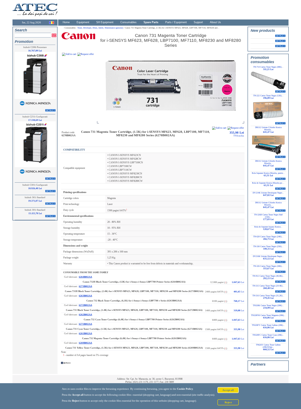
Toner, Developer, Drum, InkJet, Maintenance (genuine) (100, 28)
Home (66, 22)
